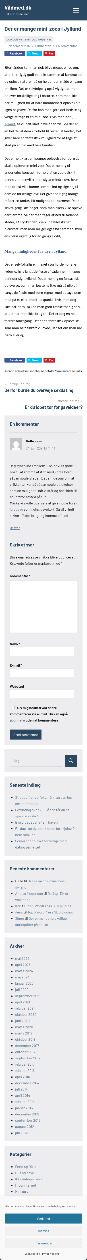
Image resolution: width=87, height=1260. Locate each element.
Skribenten (43, 46)
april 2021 (22, 1002)
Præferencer (43, 1243)
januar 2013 (24, 1108)
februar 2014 (25, 1101)
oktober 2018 (25, 1039)
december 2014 (27, 1083)
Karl (18, 906)
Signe (19, 918)
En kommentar (66, 46)
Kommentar (20, 576)
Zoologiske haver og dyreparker (28, 39)
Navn (15, 644)
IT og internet (25, 1185)
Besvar (15, 528)
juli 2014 (21, 1089)
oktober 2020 (25, 1014)
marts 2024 (24, 971)
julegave (16, 509)
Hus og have (24, 1173)
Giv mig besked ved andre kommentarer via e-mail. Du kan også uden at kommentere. (39, 714)
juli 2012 (21, 1133)
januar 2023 (24, 983)
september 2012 (28, 1120)
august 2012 (24, 1126)
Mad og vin (23, 1191)
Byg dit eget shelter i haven (36, 822)
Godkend (43, 1219)
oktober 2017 (25, 1052)
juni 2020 (22, 1020)
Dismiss (43, 1231)
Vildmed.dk (17, 7)
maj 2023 (22, 977)
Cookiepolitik (32, 1253)
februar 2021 (25, 1008)
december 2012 (27, 1114)
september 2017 (27, 1058)
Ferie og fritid (25, 1166)
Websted (17, 686)
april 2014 (22, 1095)
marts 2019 (23, 1033)
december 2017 (27, 1045)
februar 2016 (25, 1070)
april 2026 (23, 964)
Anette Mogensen (29, 893)
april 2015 (22, 1077)
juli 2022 (22, 989)
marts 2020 (24, 1027)
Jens (19, 912)
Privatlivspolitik (51, 1253)
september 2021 (28, 996)
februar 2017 (25, 1064)
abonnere (17, 720)
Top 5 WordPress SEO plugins (48, 906)
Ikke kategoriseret (29, 1179)
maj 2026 (22, 958)
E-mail (16, 665)
